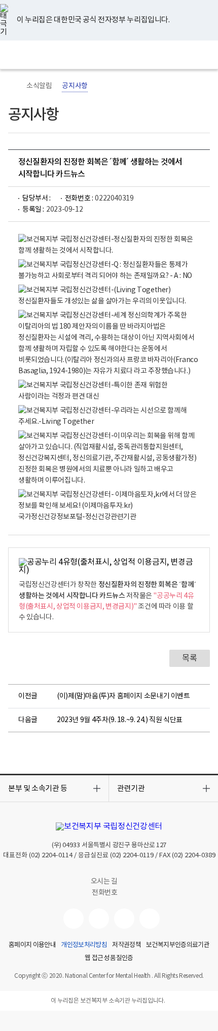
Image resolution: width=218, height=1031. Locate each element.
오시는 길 (105, 882)
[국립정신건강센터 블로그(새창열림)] (149, 918)
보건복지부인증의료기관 (177, 945)
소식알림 (39, 86)
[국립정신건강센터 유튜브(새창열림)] (73, 918)
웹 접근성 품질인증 (109, 958)
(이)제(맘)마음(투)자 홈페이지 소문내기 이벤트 (123, 696)
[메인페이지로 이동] (109, 55)
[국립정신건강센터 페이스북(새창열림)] (99, 918)
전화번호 (104, 893)
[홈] (13, 86)
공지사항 (74, 86)
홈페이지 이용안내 (32, 945)
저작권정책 (126, 945)
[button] (54, 788)
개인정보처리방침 (84, 945)
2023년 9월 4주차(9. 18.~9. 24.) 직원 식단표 (120, 720)
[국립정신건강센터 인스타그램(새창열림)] (124, 918)
